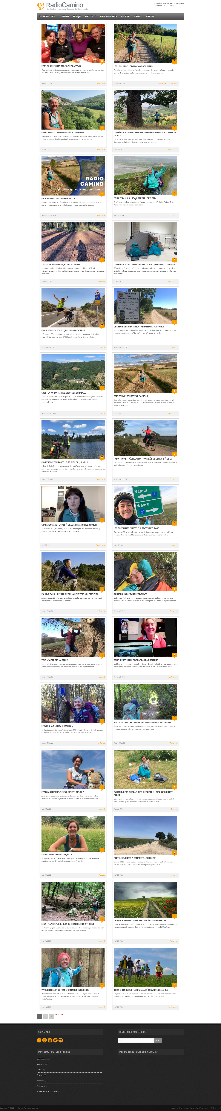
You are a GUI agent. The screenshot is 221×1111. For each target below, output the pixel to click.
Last (62, 1015)
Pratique (174, 809)
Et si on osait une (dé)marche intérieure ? (62, 792)
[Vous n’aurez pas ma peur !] (73, 657)
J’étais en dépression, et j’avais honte (60, 264)
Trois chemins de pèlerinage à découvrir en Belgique (141, 990)
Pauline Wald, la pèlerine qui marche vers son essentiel (69, 594)
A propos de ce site (47, 16)
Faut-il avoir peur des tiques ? (56, 854)
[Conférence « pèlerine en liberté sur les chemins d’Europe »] (145, 262)
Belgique (77, 16)
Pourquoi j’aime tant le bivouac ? (130, 594)
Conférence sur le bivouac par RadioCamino (136, 660)
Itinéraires (101, 347)
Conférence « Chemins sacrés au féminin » (62, 132)
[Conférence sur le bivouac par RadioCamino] (145, 657)
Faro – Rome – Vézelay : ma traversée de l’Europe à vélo (143, 458)
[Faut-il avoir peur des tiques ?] (73, 852)
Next (57, 1015)
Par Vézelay (90, 16)
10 (102, 325)
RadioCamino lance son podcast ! (58, 198)
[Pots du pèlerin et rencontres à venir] (73, 64)
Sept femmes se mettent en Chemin (131, 396)
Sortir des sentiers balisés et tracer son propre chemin (142, 722)
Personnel (173, 215)
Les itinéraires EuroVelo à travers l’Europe (136, 528)
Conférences (100, 83)
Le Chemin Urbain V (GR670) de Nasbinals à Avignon (139, 326)
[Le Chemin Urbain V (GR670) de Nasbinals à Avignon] (145, 324)
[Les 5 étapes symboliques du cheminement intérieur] (73, 921)
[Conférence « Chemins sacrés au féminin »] (73, 130)
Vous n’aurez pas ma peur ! (54, 660)
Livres (39, 1070)
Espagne (137, 16)
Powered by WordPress (198, 1108)
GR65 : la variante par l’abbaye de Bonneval (63, 392)
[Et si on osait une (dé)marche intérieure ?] (73, 789)
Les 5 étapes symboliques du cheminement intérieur (67, 924)
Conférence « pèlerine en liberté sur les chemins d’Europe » (144, 264)
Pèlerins (102, 611)
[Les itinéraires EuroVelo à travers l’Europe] (145, 526)
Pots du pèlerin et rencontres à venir (61, 66)
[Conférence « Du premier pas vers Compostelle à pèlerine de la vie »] (145, 130)
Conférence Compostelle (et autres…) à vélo (64, 462)
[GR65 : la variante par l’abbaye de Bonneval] (73, 390)
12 (102, 457)
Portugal (150, 16)
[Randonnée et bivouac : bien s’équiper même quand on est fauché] (145, 789)
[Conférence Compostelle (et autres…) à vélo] (73, 460)
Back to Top (215, 1108)
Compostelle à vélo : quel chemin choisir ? (63, 330)
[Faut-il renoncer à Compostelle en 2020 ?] (145, 855)
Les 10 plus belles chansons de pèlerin (133, 66)
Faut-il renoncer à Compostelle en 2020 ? (135, 858)
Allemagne (64, 16)
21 (102, 61)
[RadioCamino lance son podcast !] (73, 196)
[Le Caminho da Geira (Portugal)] (73, 724)
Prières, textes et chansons (167, 83)
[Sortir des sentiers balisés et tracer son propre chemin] (145, 720)
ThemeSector (184, 1108)
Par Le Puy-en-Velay (108, 16)
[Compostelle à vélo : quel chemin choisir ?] (73, 328)
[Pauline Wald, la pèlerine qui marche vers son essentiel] (73, 591)
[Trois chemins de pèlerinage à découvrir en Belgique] (145, 987)
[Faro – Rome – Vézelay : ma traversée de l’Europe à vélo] (145, 456)
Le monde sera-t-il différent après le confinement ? (140, 920)
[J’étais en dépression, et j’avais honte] (73, 262)
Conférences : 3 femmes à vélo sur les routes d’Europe (69, 525)
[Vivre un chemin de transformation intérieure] (73, 987)
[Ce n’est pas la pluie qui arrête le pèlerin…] (145, 196)
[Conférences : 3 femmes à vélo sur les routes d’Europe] (73, 522)
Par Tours (125, 16)
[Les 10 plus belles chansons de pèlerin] (145, 64)
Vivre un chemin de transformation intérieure (65, 990)
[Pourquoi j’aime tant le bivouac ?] (145, 591)
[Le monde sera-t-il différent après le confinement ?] (145, 918)
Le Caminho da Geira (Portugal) (57, 726)
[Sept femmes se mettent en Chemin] (145, 394)
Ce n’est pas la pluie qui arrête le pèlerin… (136, 198)
